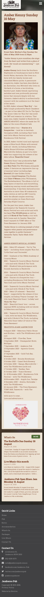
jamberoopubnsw (12, 575)
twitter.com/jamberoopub (15, 571)
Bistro (4, 523)
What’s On (6, 530)
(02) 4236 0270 (10, 558)
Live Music (6, 538)
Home (4, 515)
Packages (6, 534)
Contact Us (6, 542)
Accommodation (9, 526)
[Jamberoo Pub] (11, 5)
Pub (3, 519)
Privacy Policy (8, 587)
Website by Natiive (9, 591)
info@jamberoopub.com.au (16, 563)
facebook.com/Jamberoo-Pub (17, 567)
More (35, 437)
